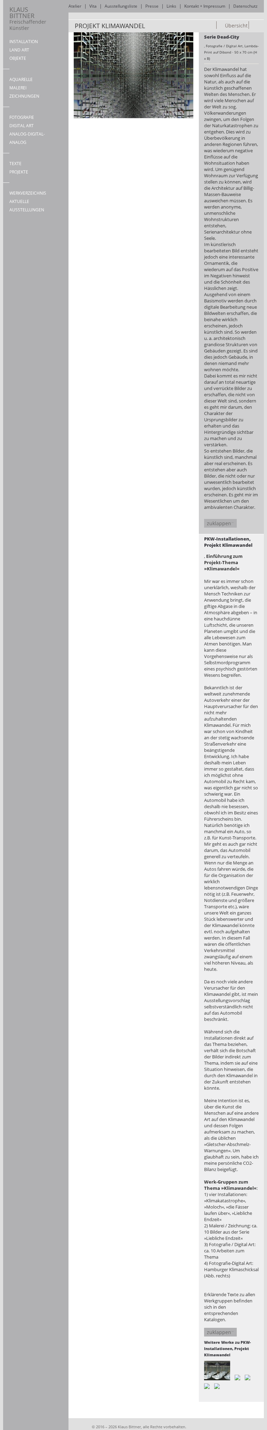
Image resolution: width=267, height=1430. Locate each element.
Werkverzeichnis (27, 193)
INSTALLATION (23, 41)
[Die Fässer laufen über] (217, 1386)
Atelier (74, 6)
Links (171, 6)
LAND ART (19, 50)
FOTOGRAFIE (21, 117)
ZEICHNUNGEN (24, 96)
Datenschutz (245, 6)
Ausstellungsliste (121, 6)
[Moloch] (207, 1386)
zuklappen (219, 523)
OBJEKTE (17, 58)
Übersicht (236, 25)
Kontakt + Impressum (204, 6)
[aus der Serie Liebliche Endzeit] (262, 25)
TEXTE (15, 163)
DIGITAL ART (21, 126)
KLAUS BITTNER (27, 18)
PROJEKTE (18, 172)
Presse (152, 6)
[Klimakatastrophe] (254, 25)
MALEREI (17, 88)
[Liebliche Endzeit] (247, 1377)
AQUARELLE (21, 79)
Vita (93, 6)
